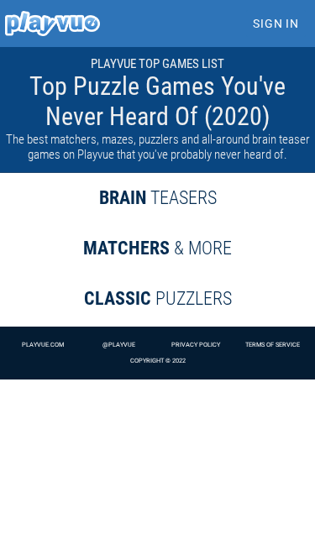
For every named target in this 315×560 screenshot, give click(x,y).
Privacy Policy (195, 344)
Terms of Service (272, 344)
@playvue (118, 344)
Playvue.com (43, 344)
